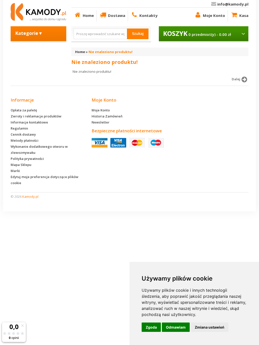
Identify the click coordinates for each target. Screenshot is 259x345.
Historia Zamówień (107, 116)
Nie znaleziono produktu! (111, 52)
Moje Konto (214, 15)
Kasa (243, 15)
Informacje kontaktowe (29, 122)
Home (88, 15)
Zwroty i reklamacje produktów (36, 116)
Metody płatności (24, 140)
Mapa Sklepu (21, 164)
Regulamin (19, 128)
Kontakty (148, 15)
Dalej (236, 79)
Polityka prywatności (27, 158)
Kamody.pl (30, 196)
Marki (15, 170)
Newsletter (101, 122)
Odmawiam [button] (176, 327)
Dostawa (116, 15)
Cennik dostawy (23, 134)
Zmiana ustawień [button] (209, 327)
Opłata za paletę (24, 110)
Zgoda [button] (151, 327)
